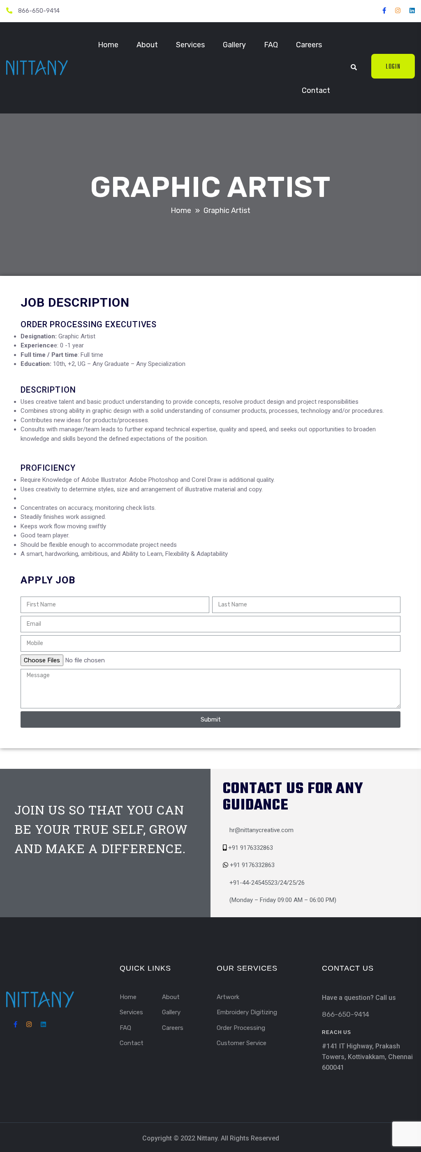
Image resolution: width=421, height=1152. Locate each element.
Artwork (228, 997)
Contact (316, 90)
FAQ (271, 44)
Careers (309, 44)
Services (190, 44)
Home (108, 44)
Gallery (234, 44)
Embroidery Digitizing (247, 1012)
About (147, 44)
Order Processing (241, 1028)
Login (393, 67)
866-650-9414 (39, 10)
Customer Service (241, 1043)
